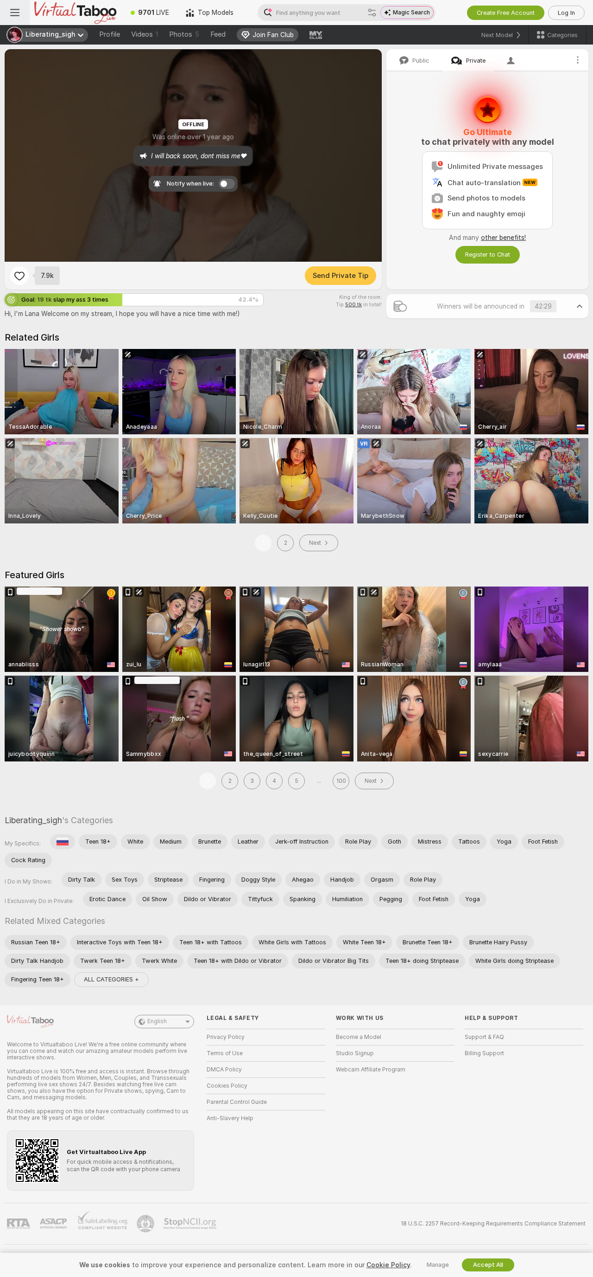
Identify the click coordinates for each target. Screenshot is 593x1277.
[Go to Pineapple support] (146, 1223)
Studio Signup (355, 1053)
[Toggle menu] (15, 12)
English (157, 1021)
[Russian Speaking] (62, 841)
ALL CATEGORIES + (111, 979)
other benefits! (503, 237)
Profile (109, 34)
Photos (184, 34)
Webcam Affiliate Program (370, 1069)
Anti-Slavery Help (230, 1118)
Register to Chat (487, 254)
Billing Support (484, 1053)
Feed (218, 34)
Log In (566, 12)
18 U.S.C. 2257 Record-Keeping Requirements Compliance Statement (493, 1223)
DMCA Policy (224, 1069)
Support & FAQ (484, 1037)
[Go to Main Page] (76, 12)
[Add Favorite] (19, 275)
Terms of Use (225, 1053)
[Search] (372, 12)
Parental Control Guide (237, 1102)
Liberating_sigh (33, 820)
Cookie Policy (388, 1265)
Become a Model (358, 1037)
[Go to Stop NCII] (191, 1223)
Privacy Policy (226, 1037)
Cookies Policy (227, 1086)
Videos (144, 34)
